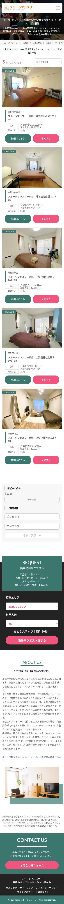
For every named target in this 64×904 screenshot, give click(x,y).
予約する (46, 138)
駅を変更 (32, 499)
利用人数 (11, 615)
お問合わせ (41, 892)
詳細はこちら (18, 138)
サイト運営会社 (25, 892)
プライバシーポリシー (47, 888)
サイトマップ (26, 888)
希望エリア (13, 597)
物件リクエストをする (32, 640)
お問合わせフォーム (32, 865)
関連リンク (11, 888)
